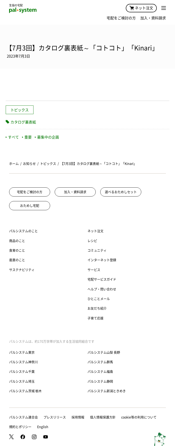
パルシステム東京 (22, 352)
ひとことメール (99, 298)
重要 (28, 137)
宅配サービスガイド (102, 279)
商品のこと (17, 240)
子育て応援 (95, 318)
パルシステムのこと (23, 231)
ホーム (14, 163)
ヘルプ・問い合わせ (102, 289)
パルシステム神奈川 (23, 362)
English (42, 426)
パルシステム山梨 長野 (104, 352)
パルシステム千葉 (22, 371)
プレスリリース (55, 417)
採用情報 (78, 417)
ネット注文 (144, 8)
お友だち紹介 (97, 308)
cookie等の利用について (139, 417)
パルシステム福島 (100, 371)
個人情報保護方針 (103, 417)
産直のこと (17, 260)
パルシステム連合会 (23, 417)
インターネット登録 (102, 260)
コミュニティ (97, 250)
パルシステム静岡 (100, 381)
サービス (94, 269)
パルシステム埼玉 (22, 381)
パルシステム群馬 (100, 362)
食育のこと (17, 250)
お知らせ (29, 163)
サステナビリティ (22, 269)
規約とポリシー (20, 426)
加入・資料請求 (153, 18)
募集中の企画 (48, 137)
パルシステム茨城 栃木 (25, 391)
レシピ (92, 240)
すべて (13, 137)
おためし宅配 (29, 205)
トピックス (19, 110)
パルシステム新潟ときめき (107, 391)
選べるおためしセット (121, 192)
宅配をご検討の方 (121, 18)
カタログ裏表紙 (23, 122)
